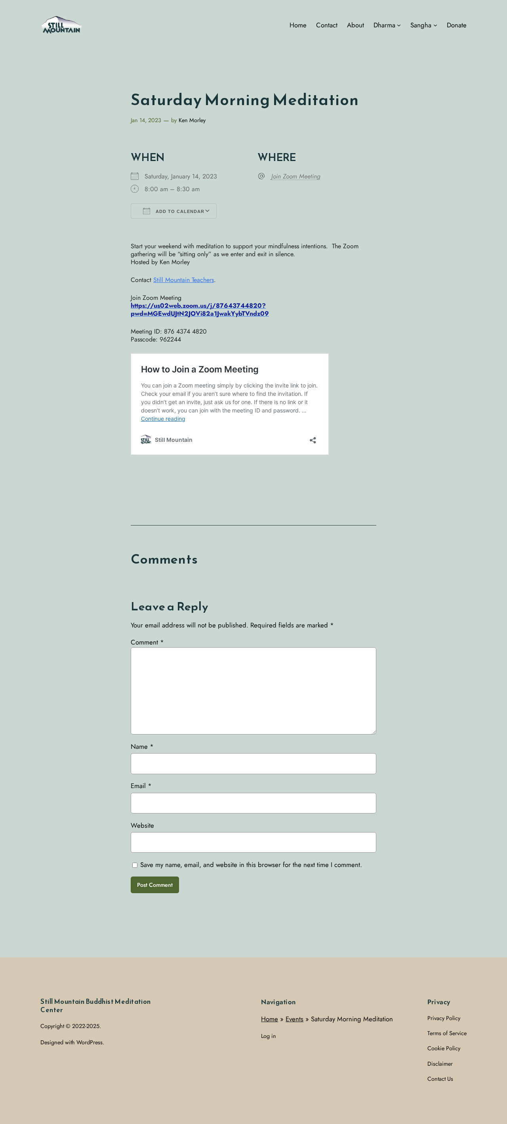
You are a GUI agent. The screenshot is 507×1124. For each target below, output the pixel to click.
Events (294, 1019)
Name (142, 746)
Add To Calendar (179, 211)
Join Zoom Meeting (295, 176)
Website (142, 825)
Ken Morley (192, 120)
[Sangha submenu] (435, 25)
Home (269, 1019)
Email (141, 785)
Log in (268, 1036)
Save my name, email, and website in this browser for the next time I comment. (251, 864)
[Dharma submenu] (399, 25)
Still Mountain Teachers (183, 279)
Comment (147, 642)
